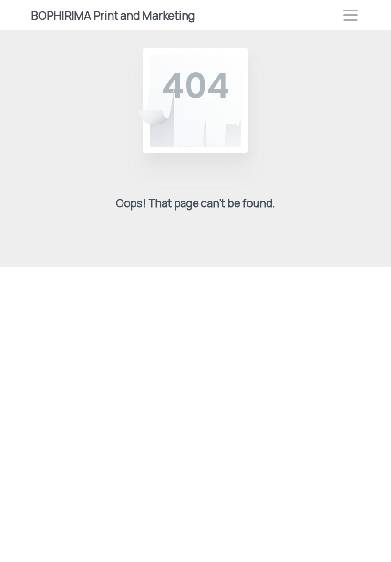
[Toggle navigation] (350, 15)
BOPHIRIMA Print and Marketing (113, 15)
